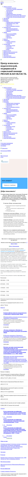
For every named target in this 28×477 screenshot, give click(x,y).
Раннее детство (7, 50)
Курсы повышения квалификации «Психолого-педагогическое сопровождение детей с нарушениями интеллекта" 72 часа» (14, 413)
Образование (9, 13)
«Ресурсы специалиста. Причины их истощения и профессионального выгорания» (15, 330)
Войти (2, 2)
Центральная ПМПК (11, 33)
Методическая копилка (12, 28)
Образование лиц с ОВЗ (12, 23)
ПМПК (5, 32)
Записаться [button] (4, 148)
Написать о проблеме (10, 185)
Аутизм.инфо (6, 44)
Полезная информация (5, 468)
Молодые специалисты (9, 53)
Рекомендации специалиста (13, 22)
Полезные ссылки (10, 45)
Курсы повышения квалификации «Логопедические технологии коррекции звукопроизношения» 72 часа (13, 421)
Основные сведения (11, 8)
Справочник (6, 40)
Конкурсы (5, 54)
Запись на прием (10, 35)
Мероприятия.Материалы (12, 30)
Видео (7, 49)
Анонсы (3, 408)
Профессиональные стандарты (13, 14)
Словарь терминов (10, 41)
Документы (9, 11)
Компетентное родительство (10, 52)
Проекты (8, 31)
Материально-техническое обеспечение (16, 15)
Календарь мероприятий (9, 57)
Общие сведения (7, 6)
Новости (8, 36)
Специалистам (7, 27)
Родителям (6, 21)
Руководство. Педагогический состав (15, 17)
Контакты (5, 19)
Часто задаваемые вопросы (13, 26)
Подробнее (6, 324)
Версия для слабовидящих (8, 83)
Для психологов (7, 55)
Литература (9, 24)
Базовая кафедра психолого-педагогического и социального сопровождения (15, 313)
